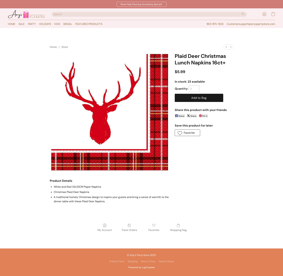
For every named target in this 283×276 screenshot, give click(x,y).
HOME (11, 24)
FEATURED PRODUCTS (88, 24)
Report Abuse (166, 261)
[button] (142, 4)
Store (64, 47)
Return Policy (148, 261)
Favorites (153, 230)
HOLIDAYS (45, 24)
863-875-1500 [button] (215, 24)
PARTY (32, 24)
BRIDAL (67, 24)
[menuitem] (226, 47)
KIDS (57, 24)
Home (53, 47)
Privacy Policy (116, 261)
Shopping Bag (178, 230)
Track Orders (129, 230)
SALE (22, 24)
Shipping (133, 261)
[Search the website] (243, 14)
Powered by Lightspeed (141, 267)
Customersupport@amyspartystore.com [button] (251, 24)
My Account (104, 230)
